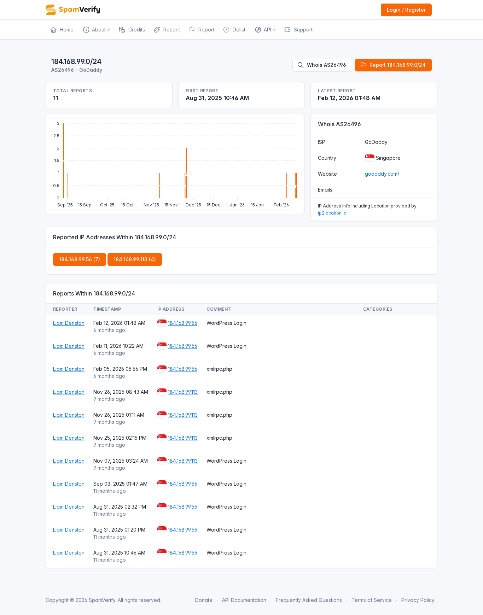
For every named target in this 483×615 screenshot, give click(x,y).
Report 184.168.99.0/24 (397, 65)
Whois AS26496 (326, 65)
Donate (204, 600)
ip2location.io (332, 213)
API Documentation (244, 600)
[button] (96, 30)
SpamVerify (102, 600)
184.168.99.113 (183, 392)
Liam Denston (69, 323)
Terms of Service (371, 600)
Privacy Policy (418, 600)
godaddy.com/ (382, 174)
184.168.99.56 (182, 323)
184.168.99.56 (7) (79, 259)
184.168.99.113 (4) (135, 259)
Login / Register (406, 10)
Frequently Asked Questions (309, 600)
